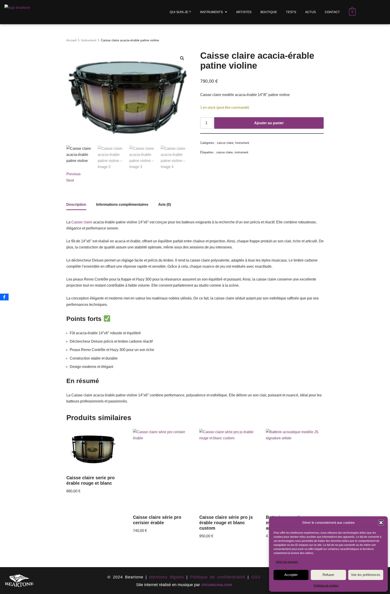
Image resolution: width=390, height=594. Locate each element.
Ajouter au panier (269, 123)
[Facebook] (4, 297)
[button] (381, 522)
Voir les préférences (365, 575)
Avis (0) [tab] (164, 204)
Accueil (71, 40)
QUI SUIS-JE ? (180, 12)
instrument (241, 152)
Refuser (328, 575)
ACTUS (310, 12)
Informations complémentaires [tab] (122, 204)
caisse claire (225, 143)
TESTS (291, 12)
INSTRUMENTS (211, 12)
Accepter (291, 575)
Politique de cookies (326, 585)
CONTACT (332, 12)
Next (70, 180)
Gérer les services (287, 562)
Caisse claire (81, 222)
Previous (73, 174)
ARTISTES (243, 12)
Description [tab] (76, 204)
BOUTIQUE (268, 12)
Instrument (88, 40)
